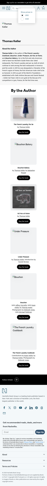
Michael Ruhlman (25, 312)
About (4, 454)
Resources (6, 460)
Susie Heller (28, 355)
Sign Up (40, 432)
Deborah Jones (29, 310)
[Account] (38, 8)
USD (27, 15)
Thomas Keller (24, 127)
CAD (27, 19)
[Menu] (3, 8)
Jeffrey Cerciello (21, 305)
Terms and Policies (9, 466)
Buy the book (23, 132)
